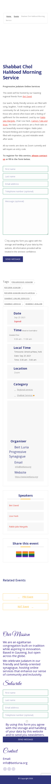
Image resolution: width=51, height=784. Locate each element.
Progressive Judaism (22, 282)
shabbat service (12, 304)
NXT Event (23, 606)
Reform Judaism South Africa (19, 293)
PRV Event (27, 596)
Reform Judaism (12, 287)
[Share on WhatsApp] (25, 554)
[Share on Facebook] (19, 554)
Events (16, 16)
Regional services (25, 389)
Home (8, 16)
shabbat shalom (34, 304)
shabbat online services (17, 298)
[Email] (31, 554)
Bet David (27, 96)
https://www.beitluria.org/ (26, 476)
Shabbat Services (25, 395)
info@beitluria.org (23, 466)
